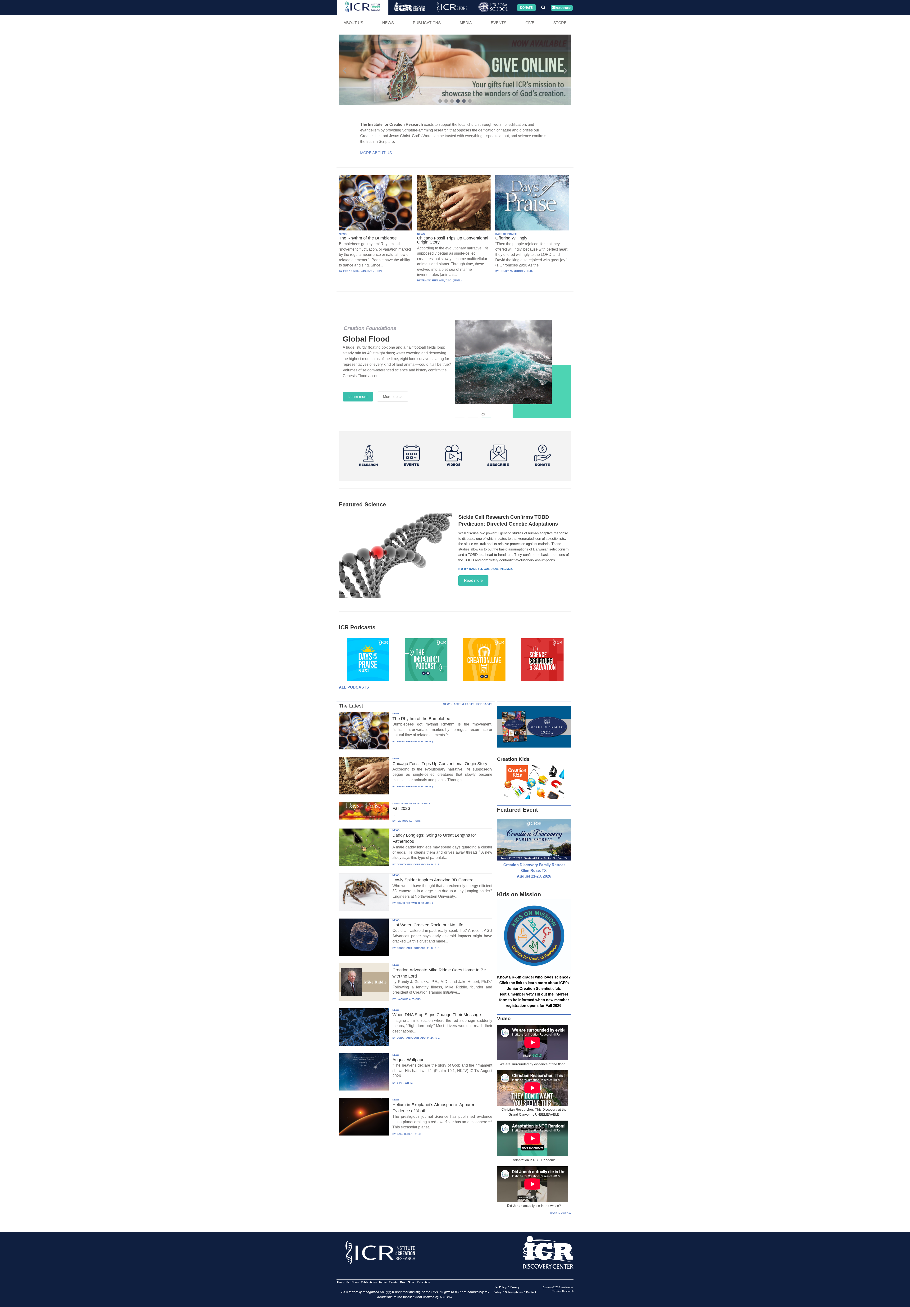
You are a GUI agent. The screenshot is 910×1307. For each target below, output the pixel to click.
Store (560, 23)
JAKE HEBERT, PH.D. (409, 1134)
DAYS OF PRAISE (506, 234)
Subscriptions (514, 1292)
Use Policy (500, 1287)
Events (498, 23)
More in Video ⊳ (560, 1213)
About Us (353, 23)
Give (529, 23)
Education (423, 1282)
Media (466, 23)
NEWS (342, 234)
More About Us (376, 153)
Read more (473, 580)
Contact (531, 1292)
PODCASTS (484, 704)
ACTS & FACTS (464, 704)
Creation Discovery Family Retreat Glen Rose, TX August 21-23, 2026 (534, 870)
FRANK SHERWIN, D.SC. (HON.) (415, 741)
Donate (526, 7)
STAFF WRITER (405, 1083)
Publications (427, 23)
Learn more (358, 391)
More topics (392, 391)
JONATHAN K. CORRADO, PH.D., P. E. (418, 864)
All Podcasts (354, 687)
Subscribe (563, 7)
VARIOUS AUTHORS (409, 821)
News (388, 23)
